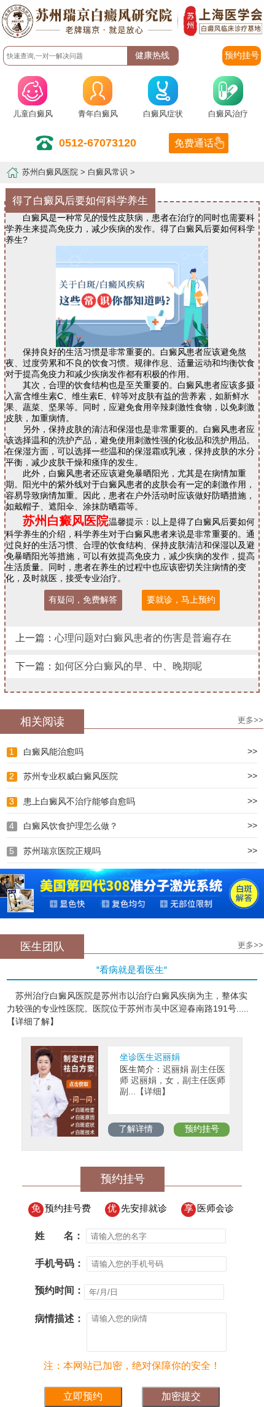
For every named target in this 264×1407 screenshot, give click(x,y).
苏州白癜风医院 (50, 172)
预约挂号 (202, 1129)
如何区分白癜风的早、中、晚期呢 (128, 665)
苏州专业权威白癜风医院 (63, 776)
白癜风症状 (163, 114)
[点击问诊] (132, 915)
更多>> (250, 720)
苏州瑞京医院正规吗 (54, 851)
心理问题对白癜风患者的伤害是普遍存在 (143, 637)
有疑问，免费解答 (83, 599)
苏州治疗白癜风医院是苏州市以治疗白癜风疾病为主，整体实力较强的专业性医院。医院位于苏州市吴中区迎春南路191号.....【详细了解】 (128, 1008)
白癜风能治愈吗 (46, 752)
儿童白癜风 (33, 114)
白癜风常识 (108, 172)
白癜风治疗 (228, 114)
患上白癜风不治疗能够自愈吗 (71, 801)
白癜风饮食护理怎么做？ (63, 826)
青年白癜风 (98, 114)
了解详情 (135, 1129)
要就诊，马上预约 (181, 599)
